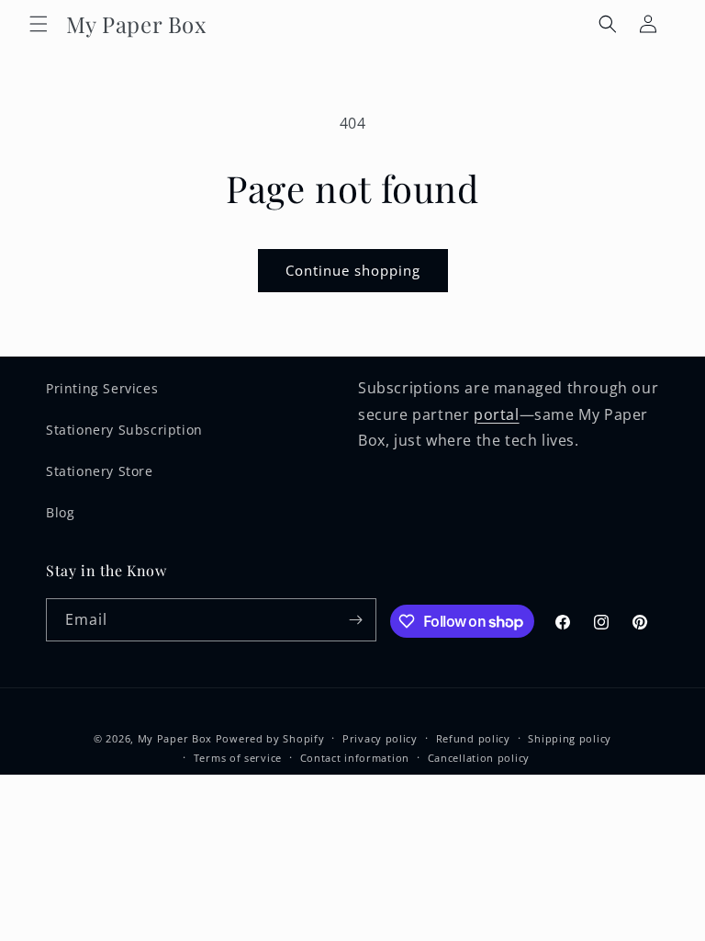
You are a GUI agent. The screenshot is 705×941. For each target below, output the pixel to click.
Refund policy (473, 738)
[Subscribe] (355, 619)
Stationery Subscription (124, 429)
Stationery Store (99, 471)
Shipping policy (569, 738)
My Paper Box (175, 738)
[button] (38, 24)
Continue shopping (352, 270)
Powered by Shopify (270, 738)
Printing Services (102, 388)
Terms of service (238, 758)
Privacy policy (380, 738)
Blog (60, 512)
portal (497, 414)
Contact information (354, 758)
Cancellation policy (479, 758)
